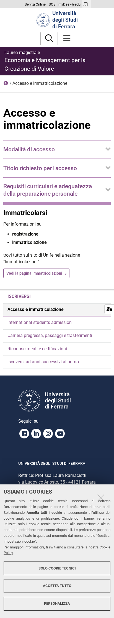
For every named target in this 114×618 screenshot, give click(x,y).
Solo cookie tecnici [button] (57, 568)
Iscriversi (6, 84)
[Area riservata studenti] (86, 4)
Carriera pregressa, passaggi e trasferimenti (49, 335)
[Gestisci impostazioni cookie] (109, 309)
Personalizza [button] (57, 603)
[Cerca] (49, 38)
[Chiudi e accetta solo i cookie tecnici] (100, 497)
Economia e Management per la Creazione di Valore (45, 61)
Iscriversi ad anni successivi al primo (43, 361)
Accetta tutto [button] (57, 586)
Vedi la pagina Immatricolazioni (34, 273)
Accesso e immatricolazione (35, 309)
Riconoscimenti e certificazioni (37, 348)
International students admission (39, 322)
